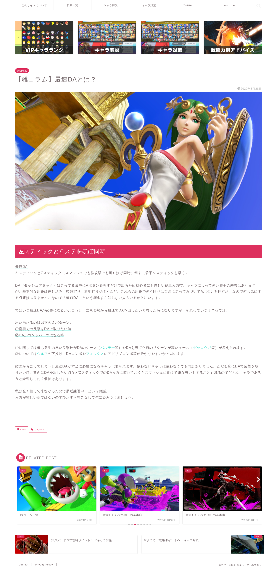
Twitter (188, 5)
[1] (44, 37)
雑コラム (22, 70)
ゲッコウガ (202, 348)
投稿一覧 (72, 5)
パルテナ (107, 348)
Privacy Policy (44, 564)
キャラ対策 (149, 5)
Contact (23, 564)
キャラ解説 (111, 5)
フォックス (95, 354)
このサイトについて (34, 5)
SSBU (22, 430)
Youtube (229, 5)
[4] (170, 37)
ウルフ (42, 354)
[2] (233, 37)
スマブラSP (39, 430)
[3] (107, 37)
